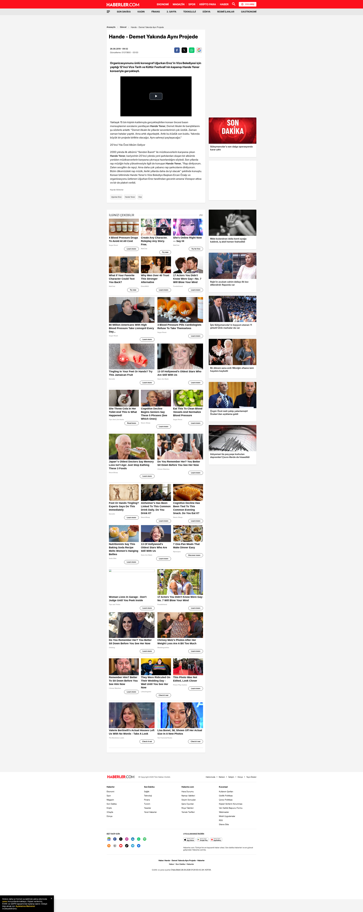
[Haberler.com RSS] (109, 845)
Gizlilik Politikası (226, 795)
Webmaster (224, 812)
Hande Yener (130, 197)
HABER (224, 4)
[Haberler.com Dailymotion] (138, 845)
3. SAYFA (171, 11)
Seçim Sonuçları (189, 799)
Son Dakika (112, 804)
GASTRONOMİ (248, 11)
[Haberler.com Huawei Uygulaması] (216, 840)
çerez (4, 901)
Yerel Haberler (150, 812)
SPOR (191, 4)
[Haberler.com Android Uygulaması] (203, 840)
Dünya (109, 816)
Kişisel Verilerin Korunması (230, 804)
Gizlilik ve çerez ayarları (161, 870)
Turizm (147, 804)
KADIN (141, 11)
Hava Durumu (188, 791)
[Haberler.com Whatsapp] (138, 839)
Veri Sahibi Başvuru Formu (230, 808)
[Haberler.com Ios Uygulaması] (189, 840)
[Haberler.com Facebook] (115, 839)
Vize (140, 197)
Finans (147, 799)
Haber (171, 864)
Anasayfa (111, 27)
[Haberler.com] (121, 777)
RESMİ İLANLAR (225, 11)
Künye (240, 777)
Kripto (109, 808)
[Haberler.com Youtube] (121, 845)
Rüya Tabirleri (188, 808)
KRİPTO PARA (207, 4)
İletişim (231, 777)
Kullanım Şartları (226, 791)
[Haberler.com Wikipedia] (115, 845)
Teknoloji (148, 795)
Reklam (222, 777)
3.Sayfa (110, 812)
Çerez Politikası (226, 799)
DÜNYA (206, 11)
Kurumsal (223, 787)
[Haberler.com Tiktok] (126, 845)
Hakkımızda (210, 777)
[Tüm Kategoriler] (108, 11)
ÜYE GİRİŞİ (249, 4)
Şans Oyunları (188, 804)
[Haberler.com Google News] (109, 839)
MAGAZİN (178, 4)
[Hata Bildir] (176, 870)
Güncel (123, 27)
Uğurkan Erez (116, 197)
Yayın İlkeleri (251, 777)
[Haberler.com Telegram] (132, 845)
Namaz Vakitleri (188, 795)
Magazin (110, 799)
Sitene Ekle (224, 824)
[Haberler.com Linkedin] (132, 839)
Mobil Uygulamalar (227, 816)
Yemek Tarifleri (188, 812)
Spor (109, 795)
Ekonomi (110, 791)
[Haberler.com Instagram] (126, 839)
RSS (221, 820)
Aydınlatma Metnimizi (25, 906)
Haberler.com (188, 787)
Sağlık (146, 791)
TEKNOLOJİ (189, 11)
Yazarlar (147, 808)
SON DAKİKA (124, 11)
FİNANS (155, 11)
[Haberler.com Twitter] (121, 839)
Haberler (111, 787)
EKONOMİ (163, 4)
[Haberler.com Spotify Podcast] (144, 839)
